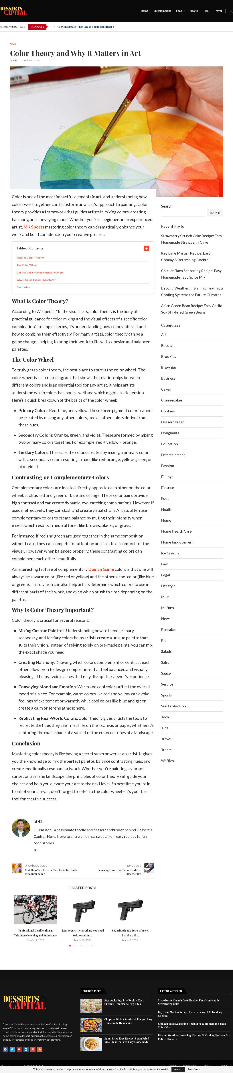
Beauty (167, 345)
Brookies (168, 356)
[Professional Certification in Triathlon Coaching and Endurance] (35, 909)
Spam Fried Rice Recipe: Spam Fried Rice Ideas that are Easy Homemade (126, 1040)
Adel (15, 60)
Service (167, 684)
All (163, 334)
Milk (165, 596)
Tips (206, 11)
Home (144, 11)
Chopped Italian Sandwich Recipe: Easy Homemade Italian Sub (128, 1021)
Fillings (167, 476)
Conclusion (23, 287)
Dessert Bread (173, 422)
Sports (166, 695)
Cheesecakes (171, 400)
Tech (165, 717)
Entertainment (162, 11)
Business (168, 378)
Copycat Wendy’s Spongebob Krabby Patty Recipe (85, 26)
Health (194, 11)
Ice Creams (170, 553)
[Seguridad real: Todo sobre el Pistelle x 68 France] (130, 909)
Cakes (166, 389)
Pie (164, 640)
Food (179, 11)
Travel (218, 11)
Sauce (166, 673)
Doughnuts (170, 433)
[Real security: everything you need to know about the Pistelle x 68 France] (83, 909)
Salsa (165, 662)
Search (166, 206)
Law (164, 564)
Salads (166, 651)
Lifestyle (168, 586)
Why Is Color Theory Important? (36, 279)
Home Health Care (176, 531)
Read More (194, 1069)
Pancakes (168, 629)
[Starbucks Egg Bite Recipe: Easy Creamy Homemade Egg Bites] (91, 1006)
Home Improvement (177, 542)
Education (169, 444)
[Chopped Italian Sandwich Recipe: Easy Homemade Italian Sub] (91, 1025)
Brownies (169, 367)
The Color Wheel (27, 265)
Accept (178, 1069)
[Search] (231, 11)
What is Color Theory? (30, 257)
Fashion (167, 465)
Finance (167, 487)
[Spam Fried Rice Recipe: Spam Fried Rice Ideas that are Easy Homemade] (91, 1044)
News (165, 618)
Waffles (167, 760)
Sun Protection (173, 706)
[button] (50, 27)
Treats (166, 749)
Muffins (167, 607)
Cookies (168, 411)
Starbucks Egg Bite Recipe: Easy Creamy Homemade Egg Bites (124, 1002)
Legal (165, 575)
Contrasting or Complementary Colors (40, 272)
